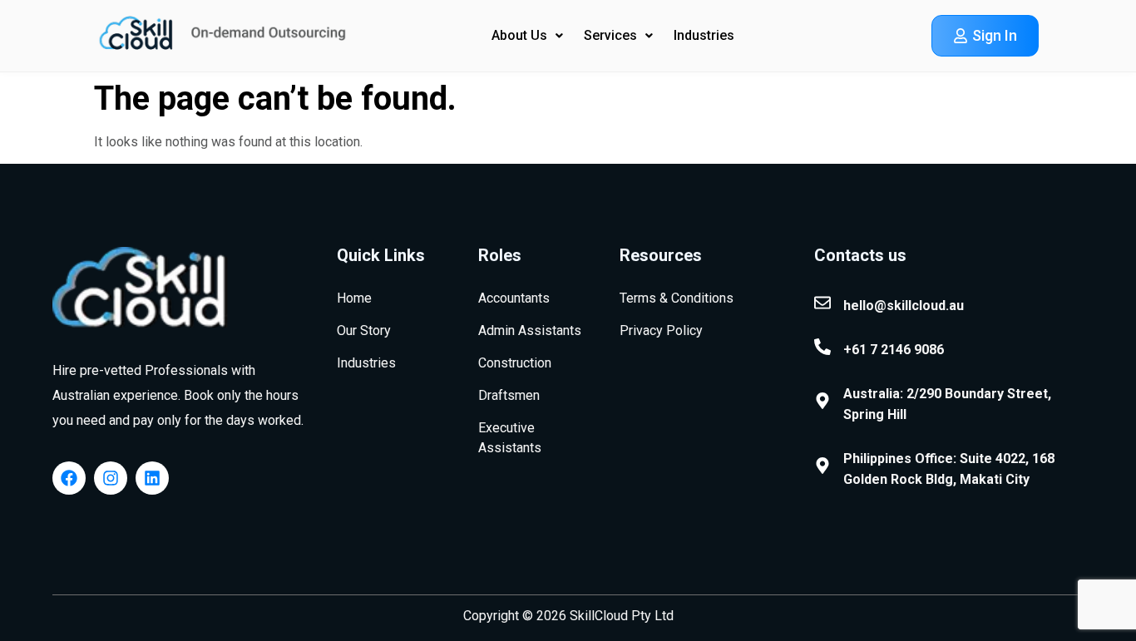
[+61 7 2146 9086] (822, 346)
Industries (704, 35)
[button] (527, 36)
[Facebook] (69, 478)
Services (610, 35)
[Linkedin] (152, 478)
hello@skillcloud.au (903, 305)
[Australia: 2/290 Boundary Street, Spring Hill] (822, 400)
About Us (519, 35)
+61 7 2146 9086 (893, 349)
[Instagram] (110, 478)
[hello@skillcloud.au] (822, 302)
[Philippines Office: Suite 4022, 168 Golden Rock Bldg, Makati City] (822, 465)
